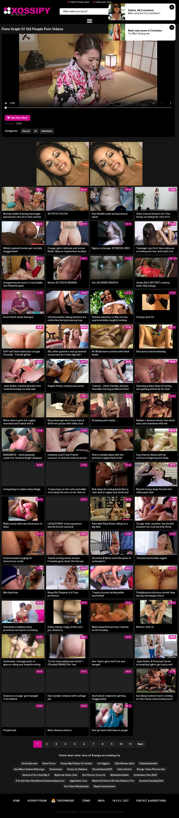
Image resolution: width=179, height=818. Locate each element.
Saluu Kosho (124, 769)
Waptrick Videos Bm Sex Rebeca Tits (113, 780)
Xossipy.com (72, 812)
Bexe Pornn (49, 763)
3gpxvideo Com (78, 780)
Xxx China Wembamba (76, 786)
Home (16, 800)
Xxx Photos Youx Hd (93, 775)
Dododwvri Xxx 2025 (145, 775)
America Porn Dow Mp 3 (35, 775)
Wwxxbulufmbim (119, 775)
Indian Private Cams (80, 2)
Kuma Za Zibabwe (77, 769)
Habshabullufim (148, 763)
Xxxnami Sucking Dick (151, 780)
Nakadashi (46, 131)
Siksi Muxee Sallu (124, 763)
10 (121, 744)
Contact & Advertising (151, 800)
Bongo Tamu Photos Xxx (151, 769)
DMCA (101, 800)
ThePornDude (65, 800)
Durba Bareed (29, 763)
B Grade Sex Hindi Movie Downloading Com (40, 780)
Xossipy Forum (36, 800)
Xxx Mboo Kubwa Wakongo (29, 769)
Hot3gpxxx (103, 763)
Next (140, 744)
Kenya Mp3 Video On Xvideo (76, 763)
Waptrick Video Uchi (65, 775)
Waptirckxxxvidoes (104, 786)
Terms (86, 800)
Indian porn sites (103, 2)
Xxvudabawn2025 (102, 769)
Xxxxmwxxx (55, 769)
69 (35, 131)
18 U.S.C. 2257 (120, 800)
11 (130, 744)
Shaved (26, 131)
